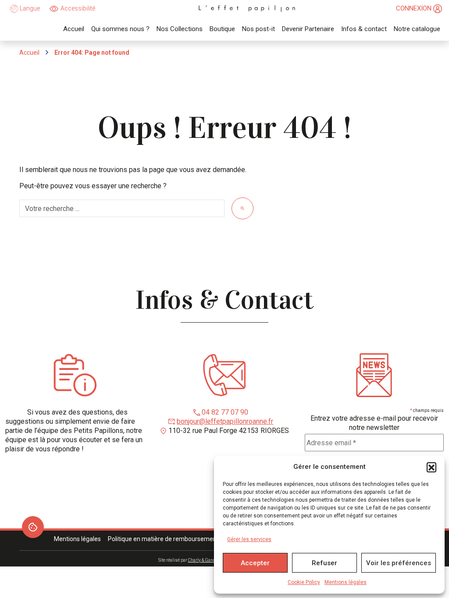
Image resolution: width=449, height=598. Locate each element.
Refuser (324, 563)
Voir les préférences (398, 563)
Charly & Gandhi (204, 560)
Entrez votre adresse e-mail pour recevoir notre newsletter (374, 423)
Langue (29, 8)
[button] (431, 467)
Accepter (255, 563)
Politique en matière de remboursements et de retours (183, 538)
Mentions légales (345, 582)
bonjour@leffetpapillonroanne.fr (225, 421)
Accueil (29, 52)
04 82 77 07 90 (225, 412)
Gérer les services (249, 539)
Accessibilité (78, 8)
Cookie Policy (304, 582)
